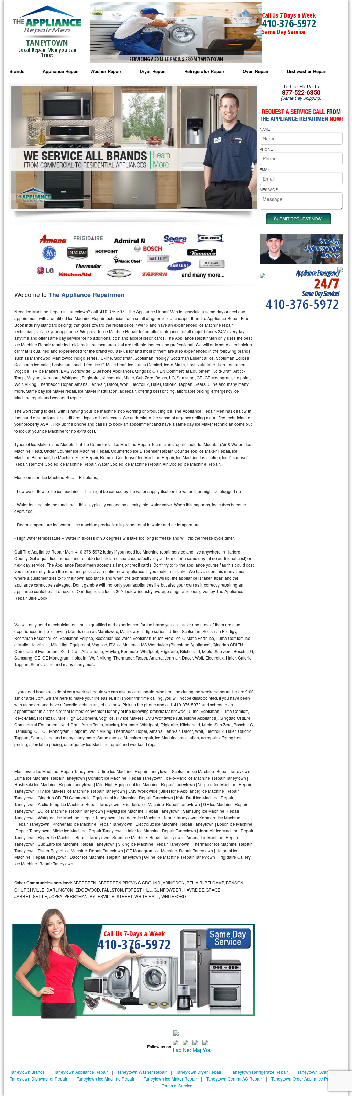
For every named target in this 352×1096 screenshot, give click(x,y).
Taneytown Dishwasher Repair (38, 1079)
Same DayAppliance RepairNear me (322, 248)
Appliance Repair (61, 71)
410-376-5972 (289, 23)
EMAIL (265, 169)
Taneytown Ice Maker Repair (170, 1079)
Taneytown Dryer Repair (198, 1072)
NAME (265, 129)
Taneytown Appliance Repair (81, 1072)
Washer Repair (105, 71)
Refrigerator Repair (204, 71)
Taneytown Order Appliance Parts (302, 1079)
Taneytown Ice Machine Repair (105, 1079)
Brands (16, 71)
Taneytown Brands (27, 1072)
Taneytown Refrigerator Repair (259, 1072)
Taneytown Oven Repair (319, 1072)
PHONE (266, 149)
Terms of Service (177, 1085)
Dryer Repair (153, 71)
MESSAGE (269, 189)
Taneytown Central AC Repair (234, 1079)
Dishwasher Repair (307, 71)
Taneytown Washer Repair (142, 1072)
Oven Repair (256, 71)
